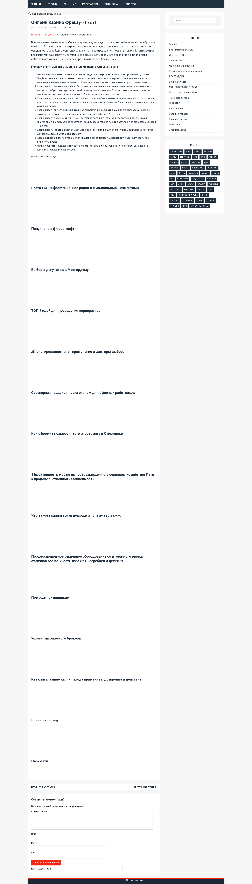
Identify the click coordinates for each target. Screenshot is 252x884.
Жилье (184, 162)
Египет (173, 162)
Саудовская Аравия (188, 195)
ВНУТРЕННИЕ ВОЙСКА (181, 49)
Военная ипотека (178, 119)
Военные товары (178, 113)
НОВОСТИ (174, 103)
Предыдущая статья (43, 787)
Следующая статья (144, 787)
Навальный (182, 179)
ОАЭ (172, 184)
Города (53, 4)
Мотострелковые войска (183, 92)
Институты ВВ (177, 54)
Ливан (216, 173)
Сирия (204, 195)
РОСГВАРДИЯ (90, 4)
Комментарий (39, 811)
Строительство (177, 129)
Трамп (199, 200)
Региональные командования (185, 71)
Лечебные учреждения (181, 65)
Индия (185, 168)
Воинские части (178, 81)
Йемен (182, 173)
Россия (200, 189)
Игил (206, 162)
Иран (172, 173)
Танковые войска (179, 97)
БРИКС (197, 151)
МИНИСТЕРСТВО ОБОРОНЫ (185, 87)
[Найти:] (195, 20)
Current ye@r (38, 868)
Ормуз (190, 184)
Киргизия (193, 173)
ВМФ (203, 157)
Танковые (187, 200)
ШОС (185, 206)
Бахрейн (208, 151)
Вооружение (176, 108)
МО (74, 4)
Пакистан (213, 184)
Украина (210, 200)
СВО (210, 189)
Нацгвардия (197, 179)
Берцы (173, 157)
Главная (36, 4)
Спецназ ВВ (175, 60)
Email (34, 843)
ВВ (65, 4)
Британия (184, 157)
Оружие (201, 184)
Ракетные (188, 189)
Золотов (195, 162)
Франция (174, 206)
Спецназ (174, 200)
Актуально (61, 27)
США (172, 195)
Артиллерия (176, 151)
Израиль (174, 168)
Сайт (33, 852)
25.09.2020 (38, 27)
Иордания (212, 168)
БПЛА (188, 151)
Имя (33, 833)
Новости (130, 4)
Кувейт (205, 173)
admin (49, 27)
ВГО (195, 157)
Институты (198, 168)
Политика (111, 4)
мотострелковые (199, 206)
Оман (180, 184)
